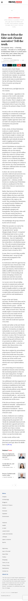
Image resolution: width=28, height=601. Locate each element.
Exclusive (4, 510)
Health (4, 525)
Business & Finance (7, 505)
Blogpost (4, 502)
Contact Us (5, 571)
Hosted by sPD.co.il (5, 595)
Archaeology (5, 499)
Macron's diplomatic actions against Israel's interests (8, 455)
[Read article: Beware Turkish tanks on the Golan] (22, 475)
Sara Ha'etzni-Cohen (8, 467)
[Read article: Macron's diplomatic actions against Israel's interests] (22, 456)
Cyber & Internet (6, 539)
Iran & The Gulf (6, 551)
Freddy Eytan (6, 459)
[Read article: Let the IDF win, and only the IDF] (22, 466)
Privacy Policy (5, 565)
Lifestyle (4, 536)
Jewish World (5, 531)
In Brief (4, 528)
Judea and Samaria (7, 533)
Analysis (4, 496)
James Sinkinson (14, 17)
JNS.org (9, 444)
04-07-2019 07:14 (14, 60)
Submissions (5, 568)
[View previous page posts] (12, 485)
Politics (4, 557)
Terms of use (5, 562)
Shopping (4, 559)
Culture (4, 508)
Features (4, 522)
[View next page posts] (15, 485)
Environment (5, 516)
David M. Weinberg (8, 477)
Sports (4, 542)
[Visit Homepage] (15, 2)
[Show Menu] (2, 2)
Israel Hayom (15, 592)
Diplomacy (5, 548)
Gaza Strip (5, 554)
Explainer (4, 513)
